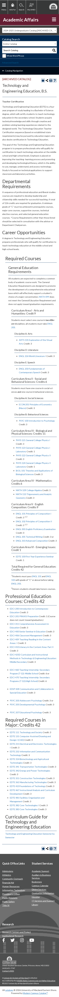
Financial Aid (8, 882)
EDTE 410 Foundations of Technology (28, 786)
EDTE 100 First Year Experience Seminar (35, 556)
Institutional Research (12, 935)
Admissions (7, 871)
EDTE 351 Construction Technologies (28, 778)
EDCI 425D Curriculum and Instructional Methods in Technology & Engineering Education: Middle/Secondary (33, 658)
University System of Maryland (16, 978)
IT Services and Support (43, 901)
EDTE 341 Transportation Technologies (28, 766)
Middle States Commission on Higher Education (36, 981)
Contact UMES (8, 971)
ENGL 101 (36, 576)
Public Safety (8, 901)
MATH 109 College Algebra (29, 490)
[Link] (3, 941)
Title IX (5, 905)
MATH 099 (44, 296)
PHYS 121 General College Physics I (33, 440)
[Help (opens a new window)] (54, 80)
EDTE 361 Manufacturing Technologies (28, 782)
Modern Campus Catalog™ (35, 993)
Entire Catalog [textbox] (10, 44)
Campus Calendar (40, 885)
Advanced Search (10, 62)
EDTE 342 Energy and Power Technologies (30, 770)
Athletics (6, 875)
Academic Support (40, 871)
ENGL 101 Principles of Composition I (33, 513)
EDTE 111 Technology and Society (26, 732)
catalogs (9, 990)
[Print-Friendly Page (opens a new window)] (50, 80)
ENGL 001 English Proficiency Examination (36, 529)
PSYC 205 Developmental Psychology (27, 704)
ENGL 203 (16, 583)
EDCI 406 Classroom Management (26, 635)
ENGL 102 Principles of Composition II (34, 521)
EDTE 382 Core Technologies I (24, 805)
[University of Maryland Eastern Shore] (53, 6)
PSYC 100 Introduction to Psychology (37, 420)
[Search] (54, 50)
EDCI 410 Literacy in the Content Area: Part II (32, 647)
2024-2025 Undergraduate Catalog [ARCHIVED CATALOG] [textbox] (30, 30)
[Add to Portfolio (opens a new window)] (43, 80)
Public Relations (9, 897)
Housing (36, 897)
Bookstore (37, 882)
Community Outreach (12, 878)
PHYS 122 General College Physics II (33, 455)
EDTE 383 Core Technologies (24, 809)
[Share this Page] (47, 80)
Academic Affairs (20, 19)
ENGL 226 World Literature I (32, 356)
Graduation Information (43, 893)
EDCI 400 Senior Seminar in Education (28, 631)
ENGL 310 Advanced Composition (32, 540)
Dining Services (39, 889)
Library (35, 904)
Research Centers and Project (16, 932)
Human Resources (11, 886)
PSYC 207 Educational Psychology (26, 712)
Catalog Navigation (14, 70)
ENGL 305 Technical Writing (29, 536)
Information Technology (13, 890)
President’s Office (11, 894)
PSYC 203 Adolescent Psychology (26, 700)
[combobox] (29, 30)
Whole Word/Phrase (15, 56)
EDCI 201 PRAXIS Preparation (24, 616)
